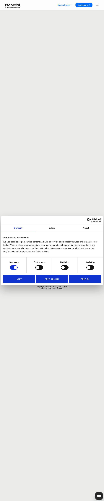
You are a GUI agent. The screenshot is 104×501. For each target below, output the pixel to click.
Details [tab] (52, 228)
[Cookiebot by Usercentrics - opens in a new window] (89, 220)
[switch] (39, 267)
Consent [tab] (18, 228)
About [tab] (86, 228)
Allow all (85, 279)
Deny (19, 279)
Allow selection (52, 279)
